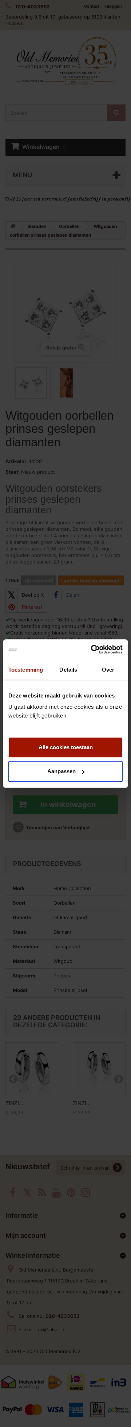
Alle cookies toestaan (66, 747)
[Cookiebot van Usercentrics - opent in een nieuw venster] (92, 649)
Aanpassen (61, 771)
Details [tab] (68, 670)
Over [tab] (108, 670)
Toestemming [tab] (25, 670)
